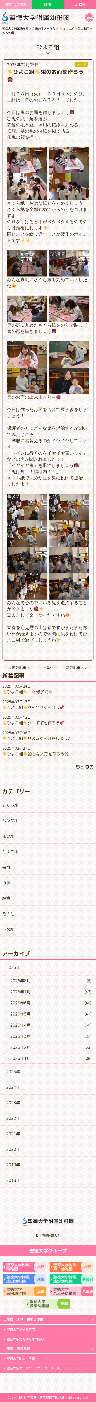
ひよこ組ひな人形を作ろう (35, 754)
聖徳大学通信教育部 (21, 1329)
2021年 (13, 1134)
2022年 (13, 1118)
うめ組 (8, 929)
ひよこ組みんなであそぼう (33, 707)
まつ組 (8, 836)
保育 (6, 867)
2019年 (13, 1165)
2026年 (13, 967)
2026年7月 (20, 992)
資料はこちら (16, 4)
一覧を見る (82, 767)
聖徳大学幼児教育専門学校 (25, 1339)
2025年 (13, 1072)
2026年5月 (20, 1014)
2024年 (13, 1087)
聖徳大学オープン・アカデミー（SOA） (35, 1368)
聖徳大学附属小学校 (21, 1358)
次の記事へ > (76, 667)
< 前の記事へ (19, 667)
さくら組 (10, 805)
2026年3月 (20, 1036)
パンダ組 (10, 821)
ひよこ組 (10, 852)
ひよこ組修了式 (27, 692)
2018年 (13, 1180)
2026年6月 (20, 1003)
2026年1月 (20, 1058)
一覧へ (48, 667)
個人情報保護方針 (48, 1235)
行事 (6, 883)
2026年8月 (20, 981)
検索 (82, 4)
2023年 (13, 1103)
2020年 (13, 1149)
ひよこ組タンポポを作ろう (33, 723)
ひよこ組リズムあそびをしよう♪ (38, 738)
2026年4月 (20, 1025)
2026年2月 (20, 1047)
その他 (8, 914)
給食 (6, 898)
